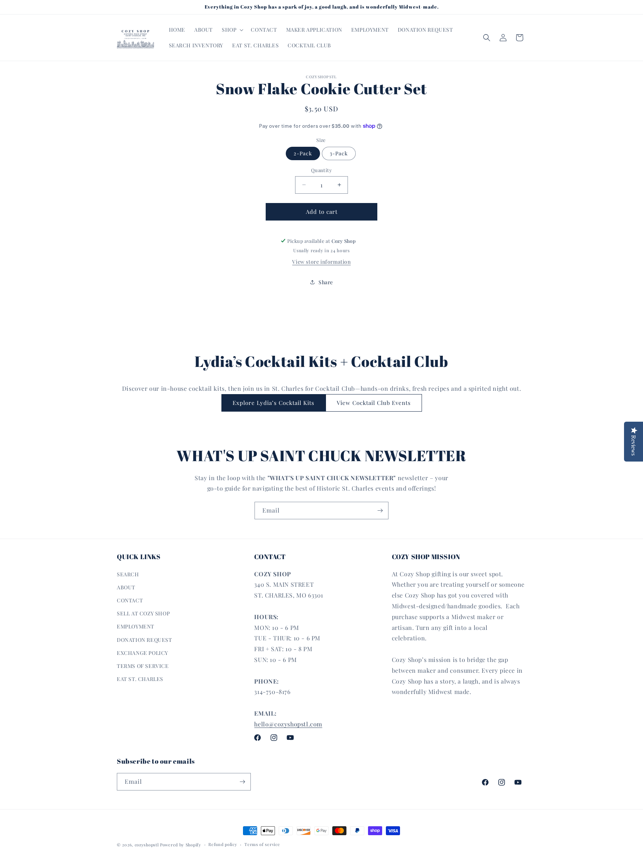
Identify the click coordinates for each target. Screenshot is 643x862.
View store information (321, 261)
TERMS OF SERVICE (143, 665)
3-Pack (339, 153)
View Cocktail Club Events (374, 402)
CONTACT (130, 599)
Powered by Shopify (180, 844)
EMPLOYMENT (135, 626)
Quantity (321, 170)
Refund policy (222, 844)
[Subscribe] (380, 510)
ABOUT (126, 586)
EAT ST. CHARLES (140, 678)
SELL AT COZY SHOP (143, 613)
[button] (231, 30)
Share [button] (326, 282)
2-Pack (303, 153)
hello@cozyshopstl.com (288, 724)
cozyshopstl (147, 844)
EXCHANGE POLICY (142, 652)
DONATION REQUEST (144, 639)
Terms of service (262, 844)
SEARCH (128, 573)
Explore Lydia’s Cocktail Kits (273, 402)
